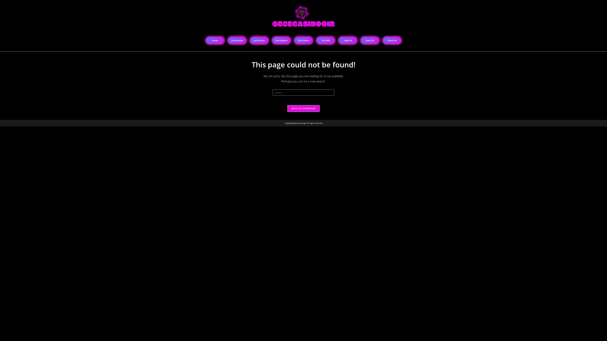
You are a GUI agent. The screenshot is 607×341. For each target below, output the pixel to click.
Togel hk (348, 40)
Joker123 (370, 40)
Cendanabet (237, 40)
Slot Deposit (281, 40)
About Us (392, 40)
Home (215, 40)
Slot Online (303, 40)
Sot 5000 (326, 40)
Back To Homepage (303, 108)
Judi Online (259, 40)
